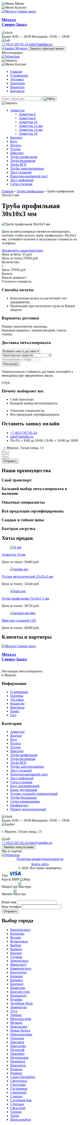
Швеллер (16, 153)
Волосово (17, 933)
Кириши (16, 976)
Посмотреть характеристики (22, 250)
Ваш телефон (12, 906)
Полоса (15, 145)
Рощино (16, 1073)
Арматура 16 (28, 133)
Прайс (14, 711)
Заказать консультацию (18, 847)
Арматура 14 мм (30, 130)
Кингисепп (18, 972)
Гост (13, 715)
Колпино (16, 984)
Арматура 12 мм (30, 126)
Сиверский (18, 1092)
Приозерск (18, 1065)
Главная (16, 71)
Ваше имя (9, 902)
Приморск (17, 1061)
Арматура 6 (27, 114)
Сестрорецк (18, 1088)
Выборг (16, 945)
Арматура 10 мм (13, 554)
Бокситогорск (20, 930)
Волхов (15, 937)
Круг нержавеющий (24, 786)
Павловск (17, 1042)
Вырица (16, 949)
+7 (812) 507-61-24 (15, 44)
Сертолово (18, 1084)
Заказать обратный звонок (47, 48)
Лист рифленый (21, 180)
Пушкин (16, 1069)
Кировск (16, 980)
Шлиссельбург (20, 1119)
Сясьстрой (17, 1108)
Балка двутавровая (23, 790)
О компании (19, 75)
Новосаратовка (21, 1034)
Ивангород (18, 964)
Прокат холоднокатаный (28, 809)
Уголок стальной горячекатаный (34, 793)
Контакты (17, 91)
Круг (13, 141)
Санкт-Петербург (22, 1077)
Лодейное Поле (21, 1003)
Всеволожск (19, 941)
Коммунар (17, 988)
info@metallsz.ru (40, 44)
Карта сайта (40, 864)
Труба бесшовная (22, 160)
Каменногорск (20, 968)
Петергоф (17, 1050)
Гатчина (16, 957)
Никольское (18, 1026)
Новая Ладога (20, 1030)
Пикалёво (17, 1053)
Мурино (21, 48)
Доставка (17, 79)
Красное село (20, 991)
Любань (16, 1015)
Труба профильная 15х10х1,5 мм (25, 598)
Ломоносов (18, 1007)
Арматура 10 (28, 122)
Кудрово (16, 999)
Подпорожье (19, 1057)
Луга (13, 1011)
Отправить (10, 911)
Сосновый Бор (21, 1100)
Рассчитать (10, 364)
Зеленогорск (19, 961)
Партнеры (17, 83)
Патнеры (16, 696)
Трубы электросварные (27, 168)
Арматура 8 (27, 118)
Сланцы (16, 1096)
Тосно (14, 1115)
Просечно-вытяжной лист (29, 176)
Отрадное (17, 1038)
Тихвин (16, 1112)
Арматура (17, 110)
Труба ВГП (18, 164)
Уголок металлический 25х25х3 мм (27, 576)
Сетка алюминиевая (24, 801)
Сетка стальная (21, 184)
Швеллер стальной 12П (19, 620)
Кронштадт (18, 995)
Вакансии (17, 87)
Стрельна (17, 1104)
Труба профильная (23, 157)
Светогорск (18, 1081)
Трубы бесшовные (23, 797)
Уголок (15, 149)
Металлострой (20, 1019)
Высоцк (16, 953)
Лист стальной (21, 172)
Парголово (18, 1046)
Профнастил (19, 805)
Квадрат (16, 137)
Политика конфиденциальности (40, 859)
